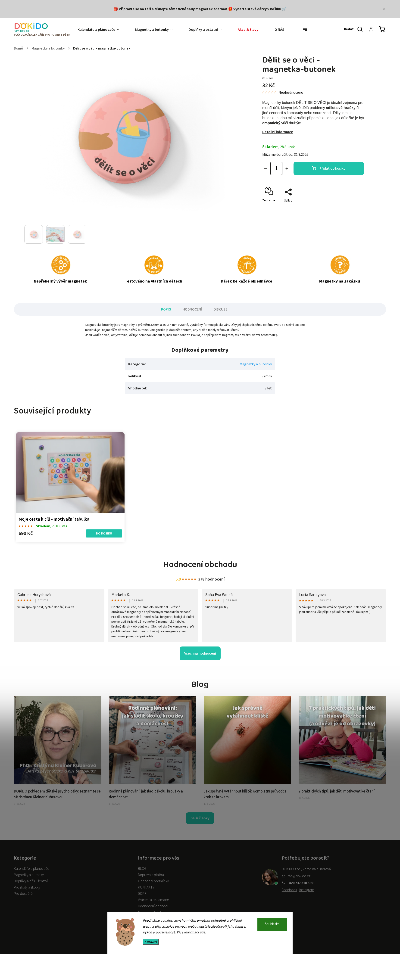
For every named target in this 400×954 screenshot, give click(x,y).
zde (202, 932)
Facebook (289, 889)
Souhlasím (272, 924)
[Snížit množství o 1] (265, 169)
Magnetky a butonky (256, 364)
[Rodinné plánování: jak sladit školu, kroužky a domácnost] (152, 782)
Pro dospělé (23, 893)
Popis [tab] (166, 309)
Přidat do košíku (332, 168)
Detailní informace (277, 131)
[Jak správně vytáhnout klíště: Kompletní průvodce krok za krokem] (247, 782)
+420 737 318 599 (300, 883)
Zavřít (349, 209)
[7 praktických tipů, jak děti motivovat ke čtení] (342, 782)
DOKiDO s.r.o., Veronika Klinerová (306, 869)
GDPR (142, 893)
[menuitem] (102, 29)
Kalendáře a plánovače (31, 868)
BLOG (142, 868)
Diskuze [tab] (220, 309)
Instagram (306, 889)
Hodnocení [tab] (192, 309)
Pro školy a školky (27, 887)
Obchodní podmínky (153, 881)
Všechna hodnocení (200, 653)
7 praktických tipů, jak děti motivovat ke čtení (337, 791)
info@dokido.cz (298, 876)
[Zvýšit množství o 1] (287, 169)
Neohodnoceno (290, 92)
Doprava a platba (151, 874)
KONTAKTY (146, 887)
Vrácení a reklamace (153, 899)
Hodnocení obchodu (153, 906)
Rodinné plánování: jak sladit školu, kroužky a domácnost (146, 794)
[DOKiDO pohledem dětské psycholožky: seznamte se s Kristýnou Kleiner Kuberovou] (57, 782)
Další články (200, 818)
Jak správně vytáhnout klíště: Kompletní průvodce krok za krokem (245, 794)
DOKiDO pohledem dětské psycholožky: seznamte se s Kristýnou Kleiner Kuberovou (57, 794)
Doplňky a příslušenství (31, 881)
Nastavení (151, 942)
